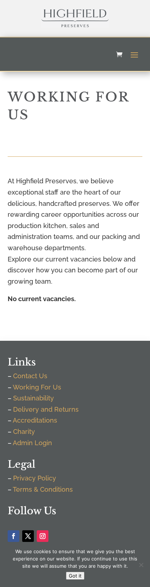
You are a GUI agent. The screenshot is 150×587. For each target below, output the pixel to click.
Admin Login (32, 443)
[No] (141, 564)
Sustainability (33, 398)
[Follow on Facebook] (13, 536)
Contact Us (30, 376)
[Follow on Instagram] (42, 536)
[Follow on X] (28, 536)
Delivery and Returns (46, 409)
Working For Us (37, 387)
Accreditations (35, 420)
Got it (75, 576)
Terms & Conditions (43, 489)
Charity (24, 431)
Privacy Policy (34, 478)
